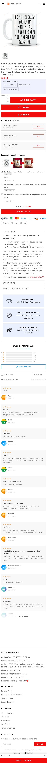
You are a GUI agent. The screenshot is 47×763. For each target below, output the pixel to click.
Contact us (5, 720)
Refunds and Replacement (12, 695)
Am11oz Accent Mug (10, 89)
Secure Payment (8, 702)
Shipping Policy (7, 698)
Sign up (40, 744)
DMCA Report (18, 753)
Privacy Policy (6, 691)
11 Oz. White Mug (12, 81)
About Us (5, 717)
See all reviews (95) (23, 349)
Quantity (4, 95)
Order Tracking (7, 713)
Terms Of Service (8, 728)
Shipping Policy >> (36, 277)
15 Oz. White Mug (9, 85)
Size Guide (5, 724)
